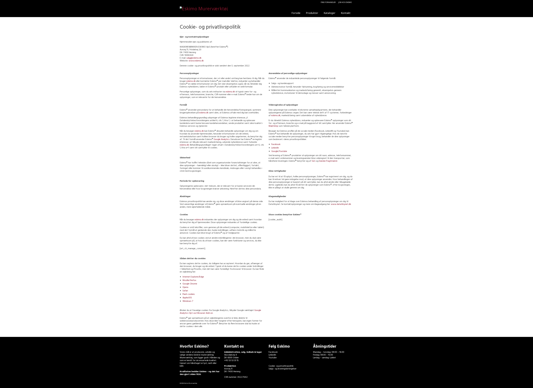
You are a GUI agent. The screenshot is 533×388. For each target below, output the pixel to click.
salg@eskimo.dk (193, 58)
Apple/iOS (187, 298)
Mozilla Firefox (189, 280)
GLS (313, 161)
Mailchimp (273, 126)
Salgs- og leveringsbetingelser (282, 369)
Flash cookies (189, 294)
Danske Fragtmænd (328, 161)
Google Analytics (222, 139)
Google (274, 151)
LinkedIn (275, 148)
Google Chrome (190, 284)
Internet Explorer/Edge (193, 277)
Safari (185, 291)
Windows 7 (188, 301)
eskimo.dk (191, 81)
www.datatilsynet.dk (341, 204)
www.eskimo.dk (196, 61)
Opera (185, 287)
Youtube (283, 151)
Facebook (275, 144)
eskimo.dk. (185, 145)
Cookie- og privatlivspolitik (281, 366)
